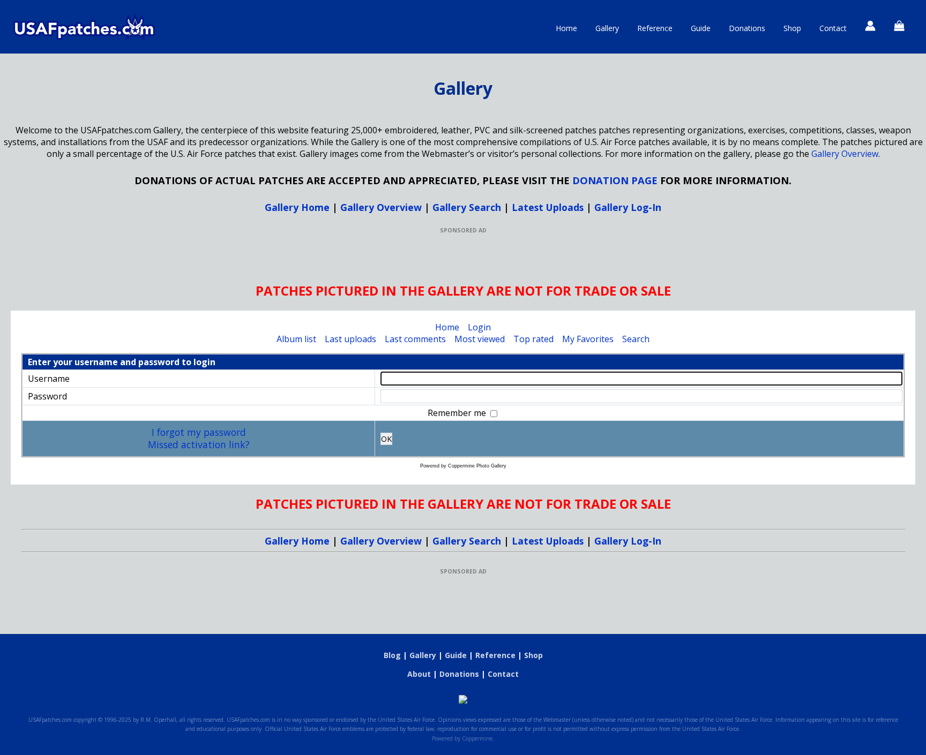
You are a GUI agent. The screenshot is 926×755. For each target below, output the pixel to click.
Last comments (415, 339)
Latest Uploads (548, 207)
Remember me (458, 413)
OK (386, 439)
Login (479, 327)
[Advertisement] (463, 258)
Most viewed (479, 339)
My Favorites (588, 339)
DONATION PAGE (615, 180)
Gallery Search (466, 207)
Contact (833, 28)
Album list (296, 339)
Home (566, 28)
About (419, 674)
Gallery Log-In (627, 207)
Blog (392, 655)
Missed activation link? (199, 444)
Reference (655, 28)
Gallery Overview (844, 154)
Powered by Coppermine (462, 738)
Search (635, 339)
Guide (701, 28)
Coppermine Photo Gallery (477, 466)
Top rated (533, 339)
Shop (792, 28)
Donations (747, 28)
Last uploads (350, 339)
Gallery (607, 28)
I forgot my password (199, 432)
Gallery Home (297, 207)
